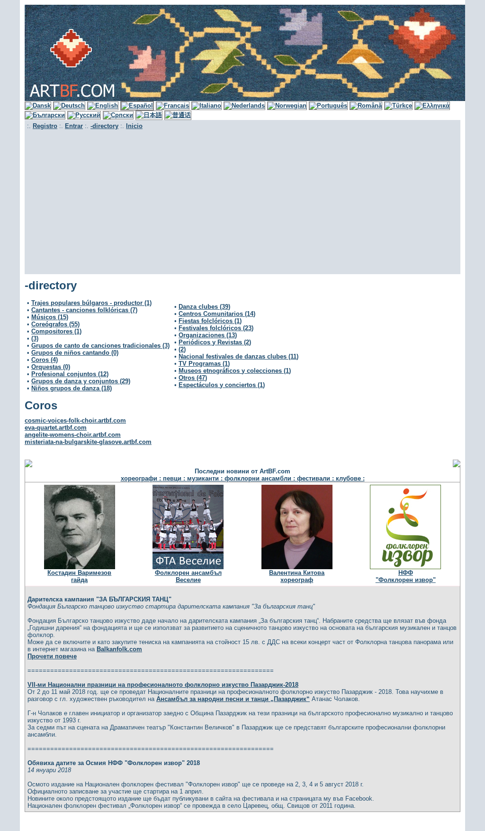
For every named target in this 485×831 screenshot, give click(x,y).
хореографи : (142, 478)
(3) (34, 338)
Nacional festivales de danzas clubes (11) (238, 356)
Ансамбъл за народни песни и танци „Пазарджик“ (233, 698)
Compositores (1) (56, 331)
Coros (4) (44, 359)
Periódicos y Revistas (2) (215, 342)
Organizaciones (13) (208, 335)
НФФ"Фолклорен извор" (406, 576)
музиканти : (206, 478)
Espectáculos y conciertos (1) (222, 384)
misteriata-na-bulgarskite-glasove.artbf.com (88, 441)
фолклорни (243, 478)
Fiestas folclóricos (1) (210, 320)
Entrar (74, 125)
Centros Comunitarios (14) (217, 313)
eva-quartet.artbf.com (56, 427)
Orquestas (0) (50, 366)
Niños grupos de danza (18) (71, 388)
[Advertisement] (242, 200)
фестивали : (316, 478)
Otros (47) (193, 377)
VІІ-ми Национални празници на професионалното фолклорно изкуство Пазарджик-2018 (162, 684)
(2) (182, 349)
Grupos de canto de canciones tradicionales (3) (100, 345)
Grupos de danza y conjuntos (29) (80, 381)
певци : (175, 478)
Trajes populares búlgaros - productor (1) (91, 302)
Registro (45, 125)
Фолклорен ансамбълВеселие (188, 576)
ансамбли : (279, 478)
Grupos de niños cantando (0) (74, 352)
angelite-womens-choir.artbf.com (73, 434)
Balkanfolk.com (119, 649)
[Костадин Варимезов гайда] (79, 567)
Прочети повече (52, 656)
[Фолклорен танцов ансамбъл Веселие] (188, 567)
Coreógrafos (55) (55, 324)
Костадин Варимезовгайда (79, 576)
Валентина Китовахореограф (296, 576)
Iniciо (134, 125)
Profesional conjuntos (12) (69, 374)
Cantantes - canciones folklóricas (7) (84, 310)
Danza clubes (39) (204, 306)
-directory (104, 125)
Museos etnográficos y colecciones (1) (235, 370)
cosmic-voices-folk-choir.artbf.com (75, 420)
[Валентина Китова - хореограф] (296, 567)
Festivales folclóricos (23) (216, 328)
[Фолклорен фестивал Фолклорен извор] (405, 567)
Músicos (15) (49, 317)
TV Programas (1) (204, 363)
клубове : (350, 478)
